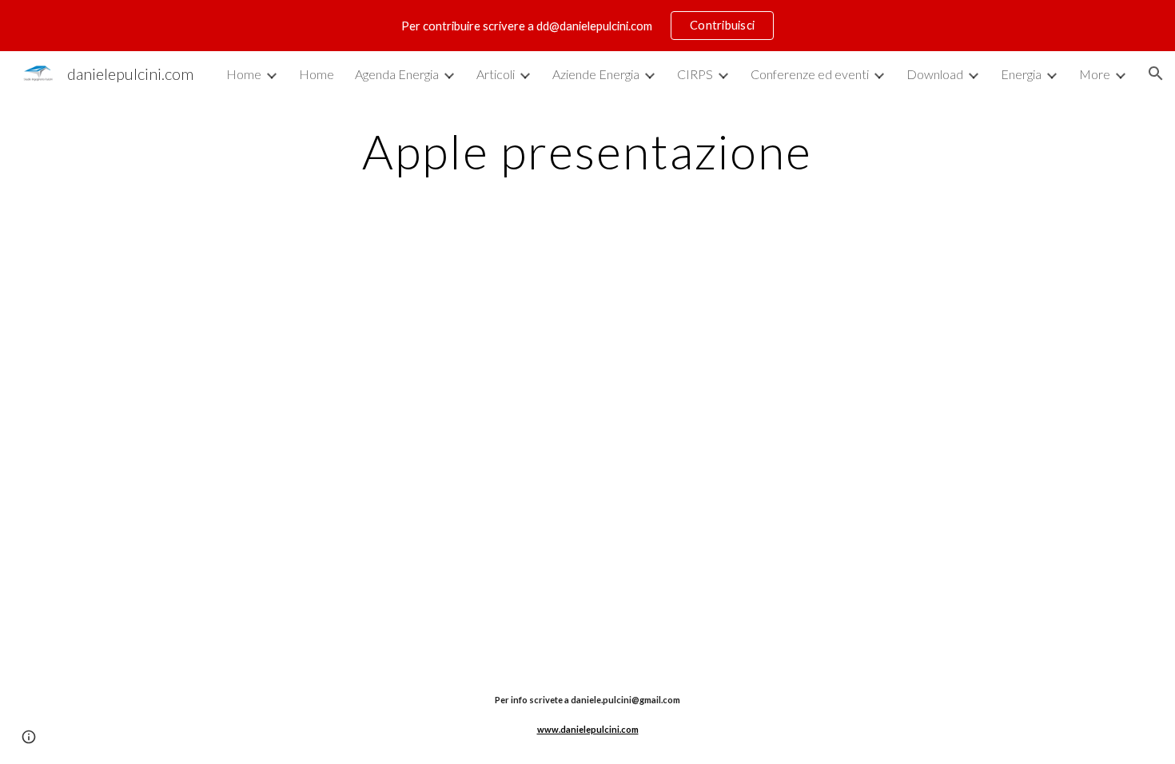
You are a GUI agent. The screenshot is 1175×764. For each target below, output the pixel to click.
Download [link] (934, 74)
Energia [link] (1021, 74)
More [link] (1094, 74)
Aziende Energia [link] (595, 74)
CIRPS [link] (695, 74)
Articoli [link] (495, 74)
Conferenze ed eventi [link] (810, 74)
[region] (587, 25)
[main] (587, 151)
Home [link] (243, 74)
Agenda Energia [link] (397, 74)
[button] (1156, 73)
